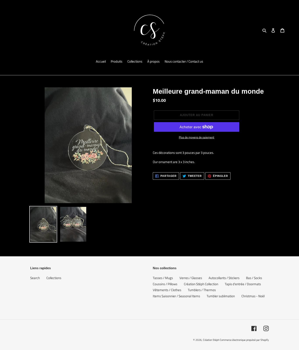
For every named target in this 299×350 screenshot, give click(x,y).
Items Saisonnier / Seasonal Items (176, 296)
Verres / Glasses (190, 277)
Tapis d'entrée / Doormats (243, 284)
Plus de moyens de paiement (196, 137)
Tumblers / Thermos (202, 289)
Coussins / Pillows (165, 284)
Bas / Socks (254, 277)
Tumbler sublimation (221, 296)
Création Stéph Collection (201, 284)
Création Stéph (211, 340)
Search (35, 277)
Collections (53, 277)
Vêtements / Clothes (167, 289)
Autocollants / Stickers (224, 277)
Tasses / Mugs (163, 277)
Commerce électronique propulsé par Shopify (244, 340)
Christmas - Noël (253, 296)
